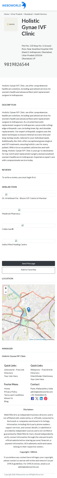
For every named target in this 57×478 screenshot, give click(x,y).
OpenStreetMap (41, 339)
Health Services (40, 14)
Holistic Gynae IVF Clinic (14, 356)
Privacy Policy (10, 391)
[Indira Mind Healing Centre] (28, 241)
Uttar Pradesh (16, 14)
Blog (6, 401)
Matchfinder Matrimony (41, 376)
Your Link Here (11, 376)
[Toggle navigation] (53, 5)
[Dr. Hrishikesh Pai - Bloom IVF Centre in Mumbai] (28, 194)
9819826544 (16, 64)
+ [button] (6, 288)
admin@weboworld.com (41, 391)
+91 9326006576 (38, 395)
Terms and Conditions (14, 395)
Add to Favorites (28, 269)
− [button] (6, 292)
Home (6, 14)
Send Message (28, 263)
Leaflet (31, 339)
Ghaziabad (28, 14)
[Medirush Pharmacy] (28, 210)
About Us (8, 398)
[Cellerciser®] (28, 225)
